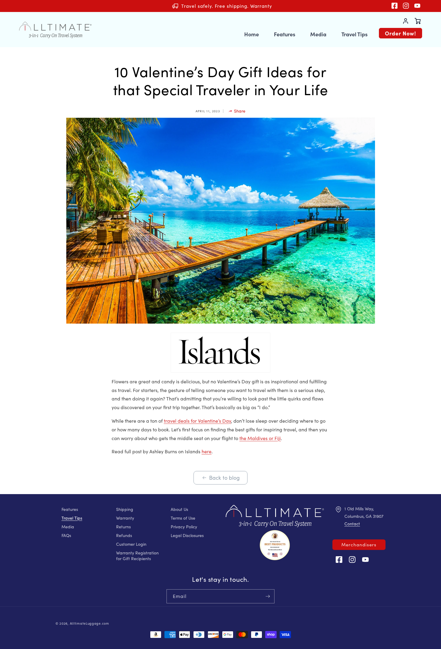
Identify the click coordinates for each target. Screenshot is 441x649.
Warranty (125, 518)
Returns (123, 527)
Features (70, 509)
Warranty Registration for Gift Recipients (137, 555)
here (207, 451)
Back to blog (224, 477)
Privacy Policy (184, 527)
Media (68, 527)
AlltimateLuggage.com (89, 623)
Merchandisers (358, 545)
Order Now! (400, 33)
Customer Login (131, 544)
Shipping (124, 509)
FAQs (66, 535)
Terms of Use (183, 518)
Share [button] (239, 111)
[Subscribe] (267, 596)
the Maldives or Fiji (260, 438)
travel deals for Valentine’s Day (197, 421)
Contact (352, 524)
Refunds (124, 535)
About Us (179, 509)
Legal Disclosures (187, 535)
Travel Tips (72, 518)
